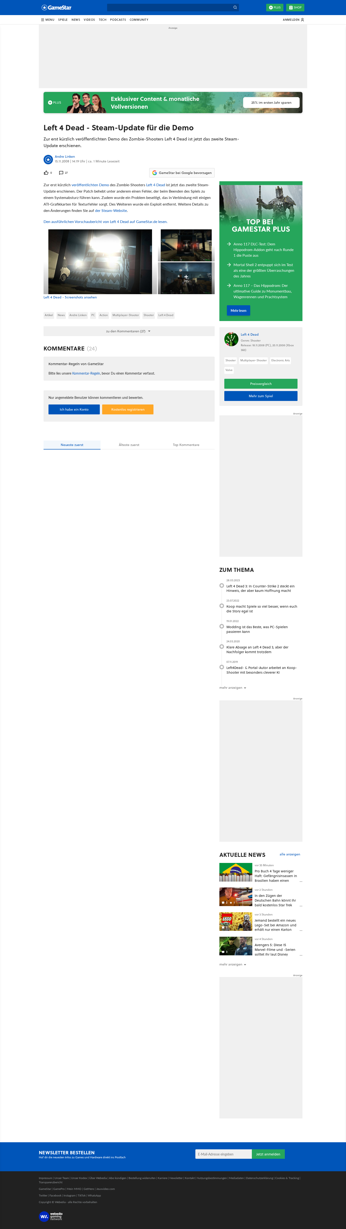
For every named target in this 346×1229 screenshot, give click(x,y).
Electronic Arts (280, 360)
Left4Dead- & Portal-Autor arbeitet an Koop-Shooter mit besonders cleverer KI (261, 670)
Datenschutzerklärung (259, 1178)
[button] (47, 19)
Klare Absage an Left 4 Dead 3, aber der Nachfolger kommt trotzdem (257, 649)
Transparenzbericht (50, 1182)
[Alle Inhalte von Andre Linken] (48, 159)
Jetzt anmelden (268, 1154)
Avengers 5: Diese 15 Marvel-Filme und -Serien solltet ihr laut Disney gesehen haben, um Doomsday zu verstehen (275, 954)
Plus (277, 7)
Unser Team (61, 1178)
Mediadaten (236, 1178)
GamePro (59, 1189)
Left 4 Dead (155, 184)
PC (93, 315)
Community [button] (139, 20)
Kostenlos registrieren (128, 409)
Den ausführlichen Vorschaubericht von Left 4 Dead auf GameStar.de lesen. (106, 221)
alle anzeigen (290, 854)
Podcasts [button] (118, 20)
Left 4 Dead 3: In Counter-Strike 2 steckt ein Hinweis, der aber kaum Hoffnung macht (260, 588)
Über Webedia (98, 1178)
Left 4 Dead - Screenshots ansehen (70, 297)
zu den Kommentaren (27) (125, 331)
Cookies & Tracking (287, 1178)
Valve (229, 370)
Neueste (72, 444)
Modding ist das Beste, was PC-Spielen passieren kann (257, 629)
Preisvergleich (261, 383)
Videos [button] (89, 20)
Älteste (129, 444)
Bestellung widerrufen (142, 1178)
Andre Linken (65, 157)
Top (186, 444)
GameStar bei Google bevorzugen (185, 172)
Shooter (149, 315)
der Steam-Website (111, 210)
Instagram (70, 1195)
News (61, 315)
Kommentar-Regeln (86, 373)
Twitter (43, 1195)
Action (104, 315)
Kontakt (190, 1178)
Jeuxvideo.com (105, 1189)
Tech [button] (102, 20)
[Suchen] (235, 7)
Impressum (45, 1178)
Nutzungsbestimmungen (212, 1178)
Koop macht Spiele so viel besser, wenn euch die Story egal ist (261, 609)
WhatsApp (94, 1195)
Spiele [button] (63, 20)
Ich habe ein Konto (74, 409)
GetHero (89, 1189)
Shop (298, 7)
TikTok (82, 1195)
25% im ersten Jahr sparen (271, 102)
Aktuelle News (242, 854)
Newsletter (176, 1178)
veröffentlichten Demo (90, 184)
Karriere (162, 1178)
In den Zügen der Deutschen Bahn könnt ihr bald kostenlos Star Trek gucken (275, 902)
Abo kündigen (117, 1178)
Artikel (49, 315)
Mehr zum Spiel (261, 396)
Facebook (55, 1195)
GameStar (45, 1189)
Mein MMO (74, 1189)
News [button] (76, 20)
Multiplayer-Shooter (126, 315)
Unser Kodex (79, 1178)
